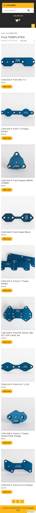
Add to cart (7, 86)
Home (3, 33)
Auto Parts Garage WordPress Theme (14, 508)
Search (28, 10)
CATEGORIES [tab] (11, 5)
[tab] (33, 26)
